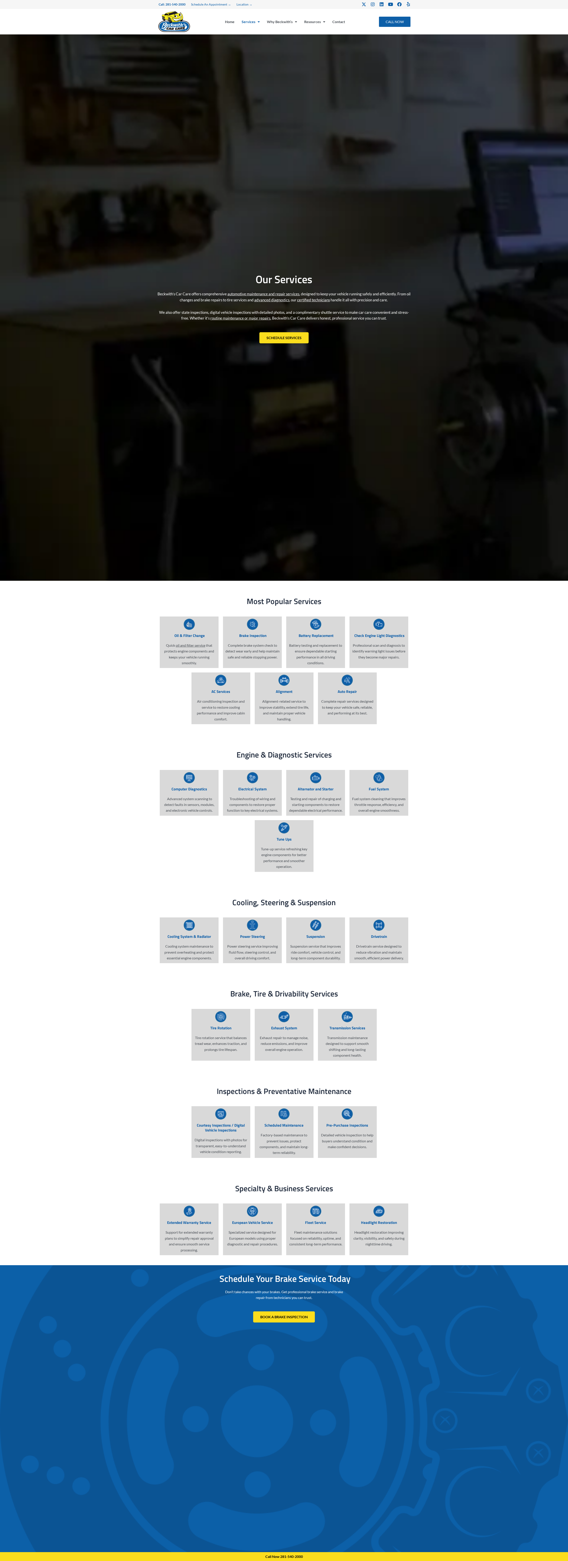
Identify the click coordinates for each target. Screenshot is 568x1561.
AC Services (220, 691)
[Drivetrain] (379, 925)
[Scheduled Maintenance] (284, 1114)
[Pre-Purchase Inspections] (347, 1114)
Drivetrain (379, 936)
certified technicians (313, 300)
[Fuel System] (379, 777)
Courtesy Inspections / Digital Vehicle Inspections (221, 1127)
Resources (312, 22)
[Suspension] (315, 925)
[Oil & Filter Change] (189, 624)
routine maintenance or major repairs (240, 318)
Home (230, 22)
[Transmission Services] (347, 1016)
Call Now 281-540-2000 (284, 1556)
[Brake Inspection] (252, 624)
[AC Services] (220, 680)
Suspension (315, 936)
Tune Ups (284, 839)
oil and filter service (190, 645)
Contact (338, 22)
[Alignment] (284, 680)
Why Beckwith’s (280, 22)
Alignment (284, 691)
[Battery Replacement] (315, 624)
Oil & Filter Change (189, 635)
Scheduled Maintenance (284, 1125)
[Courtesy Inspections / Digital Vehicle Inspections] (220, 1114)
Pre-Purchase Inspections (347, 1125)
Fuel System (379, 789)
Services (248, 22)
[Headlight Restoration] (379, 1211)
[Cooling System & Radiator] (189, 925)
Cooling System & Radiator (189, 936)
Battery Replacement (315, 635)
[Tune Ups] (284, 827)
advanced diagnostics (271, 300)
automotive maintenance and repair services (263, 294)
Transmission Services (347, 1028)
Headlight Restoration (379, 1222)
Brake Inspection (252, 635)
